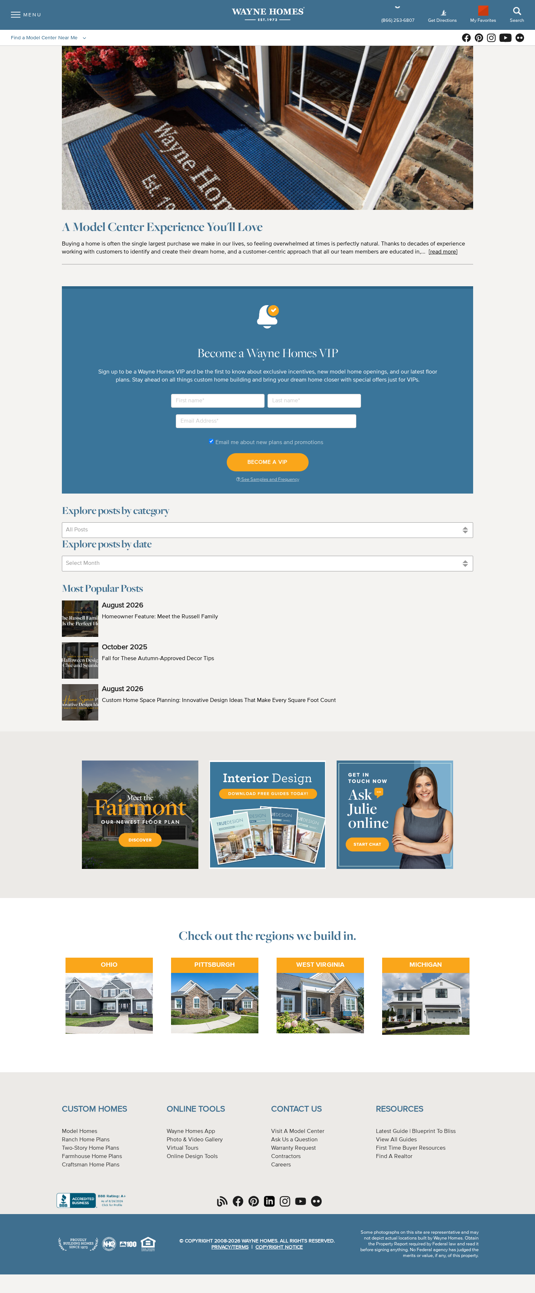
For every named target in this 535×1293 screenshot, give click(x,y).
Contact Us (296, 1109)
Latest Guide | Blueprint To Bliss (416, 1131)
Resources (399, 1109)
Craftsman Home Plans (90, 1165)
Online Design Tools (192, 1157)
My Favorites (483, 20)
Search (517, 20)
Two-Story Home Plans (90, 1148)
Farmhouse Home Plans (92, 1157)
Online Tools (196, 1109)
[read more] (443, 252)
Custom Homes (94, 1109)
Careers (281, 1165)
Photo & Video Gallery (195, 1140)
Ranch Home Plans (86, 1140)
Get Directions (443, 20)
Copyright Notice (279, 1247)
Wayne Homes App (191, 1131)
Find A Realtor (394, 1157)
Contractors (286, 1157)
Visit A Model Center (297, 1131)
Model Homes (79, 1131)
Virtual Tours (182, 1148)
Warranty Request (293, 1148)
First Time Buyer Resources (410, 1148)
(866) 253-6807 (398, 20)
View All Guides (396, 1140)
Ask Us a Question (294, 1140)
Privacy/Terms (230, 1247)
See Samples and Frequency (269, 479)
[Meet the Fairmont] (140, 868)
